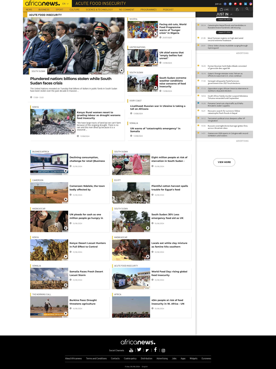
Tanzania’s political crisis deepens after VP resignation (226, 119)
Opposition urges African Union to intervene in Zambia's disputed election (228, 89)
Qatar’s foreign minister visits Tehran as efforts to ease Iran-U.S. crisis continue (225, 74)
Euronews (206, 359)
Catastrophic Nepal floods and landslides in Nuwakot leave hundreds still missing (227, 26)
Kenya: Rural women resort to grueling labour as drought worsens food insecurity (98, 115)
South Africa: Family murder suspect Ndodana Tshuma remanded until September (228, 97)
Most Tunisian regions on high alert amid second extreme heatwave (225, 39)
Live (226, 10)
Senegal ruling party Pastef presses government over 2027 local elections (224, 82)
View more (224, 162)
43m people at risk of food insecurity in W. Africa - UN (168, 302)
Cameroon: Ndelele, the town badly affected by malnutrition (87, 188)
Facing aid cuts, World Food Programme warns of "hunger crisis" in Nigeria (172, 28)
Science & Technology (99, 10)
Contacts (115, 359)
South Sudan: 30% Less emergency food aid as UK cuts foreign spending (167, 216)
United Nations (137, 47)
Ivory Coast (136, 101)
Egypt (117, 180)
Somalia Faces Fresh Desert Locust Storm (86, 273)
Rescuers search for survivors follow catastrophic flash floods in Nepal (224, 112)
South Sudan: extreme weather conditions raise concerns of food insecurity (172, 82)
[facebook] (156, 350)
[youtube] (132, 350)
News (29, 10)
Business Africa (40, 152)
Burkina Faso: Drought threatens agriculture (83, 302)
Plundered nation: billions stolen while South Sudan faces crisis (70, 80)
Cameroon (37, 180)
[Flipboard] (148, 350)
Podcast (168, 10)
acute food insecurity (126, 266)
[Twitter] (140, 350)
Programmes (149, 10)
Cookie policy (130, 359)
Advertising (162, 359)
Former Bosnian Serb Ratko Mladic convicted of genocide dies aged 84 (227, 67)
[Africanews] (41, 3)
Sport (59, 10)
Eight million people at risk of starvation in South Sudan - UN (169, 159)
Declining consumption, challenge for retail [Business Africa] (87, 159)
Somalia (134, 123)
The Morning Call (41, 295)
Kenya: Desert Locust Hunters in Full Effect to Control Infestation (88, 245)
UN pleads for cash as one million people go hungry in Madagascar (86, 216)
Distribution (146, 359)
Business (44, 10)
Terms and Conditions (96, 359)
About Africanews (73, 359)
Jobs (174, 359)
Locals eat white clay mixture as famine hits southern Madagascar (169, 245)
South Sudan (38, 71)
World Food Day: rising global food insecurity (169, 273)
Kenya (35, 107)
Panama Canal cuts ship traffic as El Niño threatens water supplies (225, 104)
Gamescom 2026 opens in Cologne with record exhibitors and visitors (228, 134)
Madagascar (38, 209)
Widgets (193, 359)
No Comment (126, 10)
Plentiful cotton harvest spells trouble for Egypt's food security (170, 188)
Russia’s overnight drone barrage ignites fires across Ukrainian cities (228, 127)
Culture (75, 10)
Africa (117, 295)
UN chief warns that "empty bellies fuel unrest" (171, 55)
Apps (183, 359)
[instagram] (163, 350)
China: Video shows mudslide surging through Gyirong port (228, 46)
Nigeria (133, 19)
